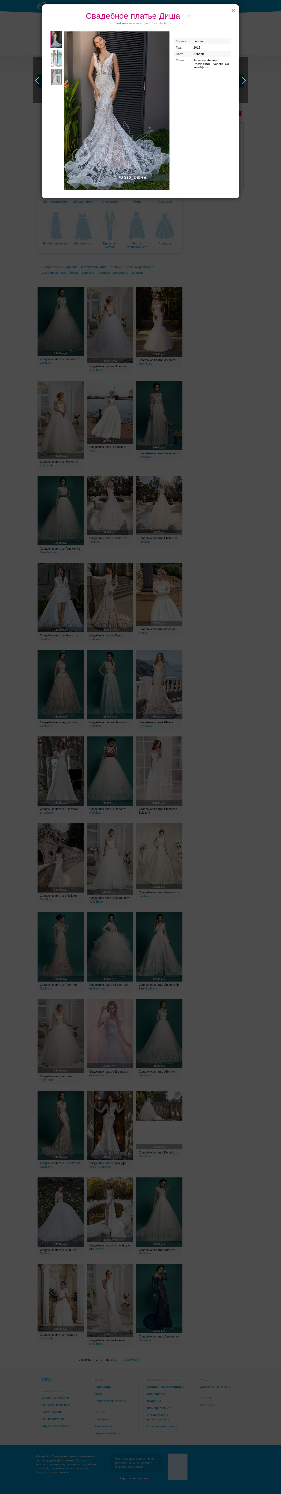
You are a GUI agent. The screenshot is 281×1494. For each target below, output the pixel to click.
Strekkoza (121, 23)
